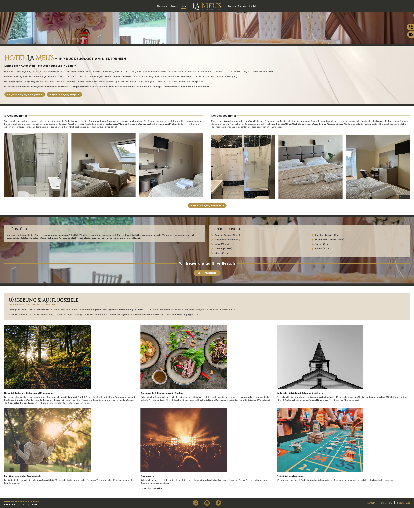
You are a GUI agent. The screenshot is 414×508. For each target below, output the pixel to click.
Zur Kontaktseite (207, 272)
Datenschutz (403, 503)
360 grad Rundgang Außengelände (24, 94)
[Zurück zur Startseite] (207, 6)
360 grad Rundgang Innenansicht (207, 205)
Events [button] (174, 6)
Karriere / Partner (237, 6)
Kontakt (253, 6)
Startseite (162, 6)
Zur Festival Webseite (151, 488)
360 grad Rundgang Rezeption (64, 94)
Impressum (386, 503)
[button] (36, 165)
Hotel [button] (183, 6)
